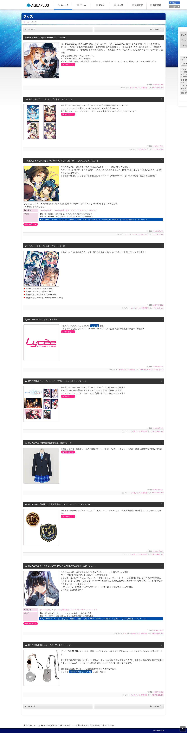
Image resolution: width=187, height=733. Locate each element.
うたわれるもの (157, 149)
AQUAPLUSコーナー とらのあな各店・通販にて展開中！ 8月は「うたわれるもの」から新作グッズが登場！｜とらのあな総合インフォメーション (94, 219)
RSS (174, 3)
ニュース (64, 5)
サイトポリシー (69, 725)
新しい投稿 (157, 29)
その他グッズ (143, 149)
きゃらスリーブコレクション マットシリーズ (45, 246)
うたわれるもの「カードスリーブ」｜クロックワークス (49, 99)
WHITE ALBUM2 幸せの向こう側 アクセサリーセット (48, 645)
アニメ (101, 5)
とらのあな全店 (45, 210)
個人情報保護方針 (51, 725)
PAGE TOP (183, 729)
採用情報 (157, 5)
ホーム (37, 4)
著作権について (32, 725)
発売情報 (144, 88)
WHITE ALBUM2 (157, 88)
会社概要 (83, 725)
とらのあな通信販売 (61, 210)
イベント (128, 234)
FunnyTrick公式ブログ (79, 672)
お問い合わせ (110, 725)
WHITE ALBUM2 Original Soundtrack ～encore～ (46, 38)
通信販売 (139, 5)
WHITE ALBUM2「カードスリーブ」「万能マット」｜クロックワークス (56, 381)
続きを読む (66, 64)
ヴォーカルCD (135, 88)
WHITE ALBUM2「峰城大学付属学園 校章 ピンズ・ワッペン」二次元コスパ (57, 504)
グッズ (120, 5)
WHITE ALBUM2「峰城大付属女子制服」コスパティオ (48, 443)
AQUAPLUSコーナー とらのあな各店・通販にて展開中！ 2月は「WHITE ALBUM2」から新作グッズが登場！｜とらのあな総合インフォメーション (94, 619)
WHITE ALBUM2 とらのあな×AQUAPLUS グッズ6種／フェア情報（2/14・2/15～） (60, 566)
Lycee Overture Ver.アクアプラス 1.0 (41, 320)
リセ (93, 326)
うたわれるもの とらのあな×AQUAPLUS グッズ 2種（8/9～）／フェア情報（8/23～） (62, 161)
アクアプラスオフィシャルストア (84, 210)
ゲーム (83, 5)
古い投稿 (29, 29)
